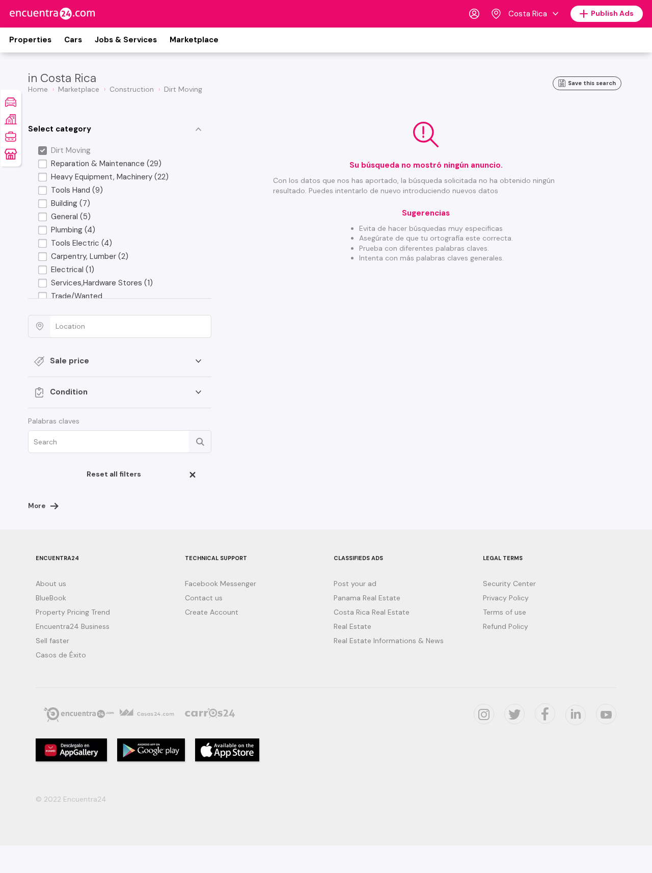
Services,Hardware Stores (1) (102, 283)
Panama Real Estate (367, 597)
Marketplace (194, 40)
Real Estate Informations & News (389, 640)
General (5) (71, 216)
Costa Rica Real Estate (372, 612)
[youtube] (606, 714)
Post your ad (355, 583)
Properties (30, 40)
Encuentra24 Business (73, 626)
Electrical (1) (72, 269)
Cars (73, 40)
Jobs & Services (126, 40)
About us (51, 583)
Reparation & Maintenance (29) (106, 163)
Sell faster (52, 640)
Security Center (509, 583)
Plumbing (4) (73, 230)
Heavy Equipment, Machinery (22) (110, 177)
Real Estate (352, 626)
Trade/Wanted (76, 296)
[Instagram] (484, 714)
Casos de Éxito (61, 654)
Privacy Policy (506, 597)
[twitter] (514, 714)
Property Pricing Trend (73, 612)
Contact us (204, 597)
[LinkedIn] (575, 715)
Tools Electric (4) (81, 243)
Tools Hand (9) (77, 190)
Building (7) (70, 203)
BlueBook (51, 597)
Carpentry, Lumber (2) (89, 256)
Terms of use (504, 612)
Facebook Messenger (220, 583)
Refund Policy (505, 626)
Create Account (211, 612)
